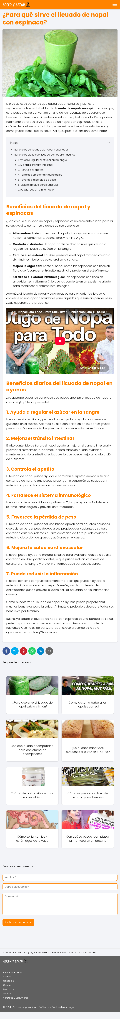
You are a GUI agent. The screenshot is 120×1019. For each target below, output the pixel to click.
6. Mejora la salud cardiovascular (38, 185)
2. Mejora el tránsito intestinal (35, 165)
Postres (7, 993)
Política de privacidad (25, 1007)
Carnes (7, 976)
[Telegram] (40, 651)
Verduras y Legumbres (15, 997)
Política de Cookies (50, 1007)
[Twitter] (15, 651)
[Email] (49, 651)
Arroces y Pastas (12, 972)
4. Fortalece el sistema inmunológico (40, 175)
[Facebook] (6, 651)
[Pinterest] (23, 651)
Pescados (8, 989)
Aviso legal (68, 1007)
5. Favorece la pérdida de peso (37, 180)
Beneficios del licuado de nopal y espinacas (41, 149)
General (7, 985)
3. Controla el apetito (31, 170)
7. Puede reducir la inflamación (36, 189)
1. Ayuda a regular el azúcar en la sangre (42, 160)
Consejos (8, 980)
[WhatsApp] (32, 651)
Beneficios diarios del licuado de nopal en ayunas (45, 154)
